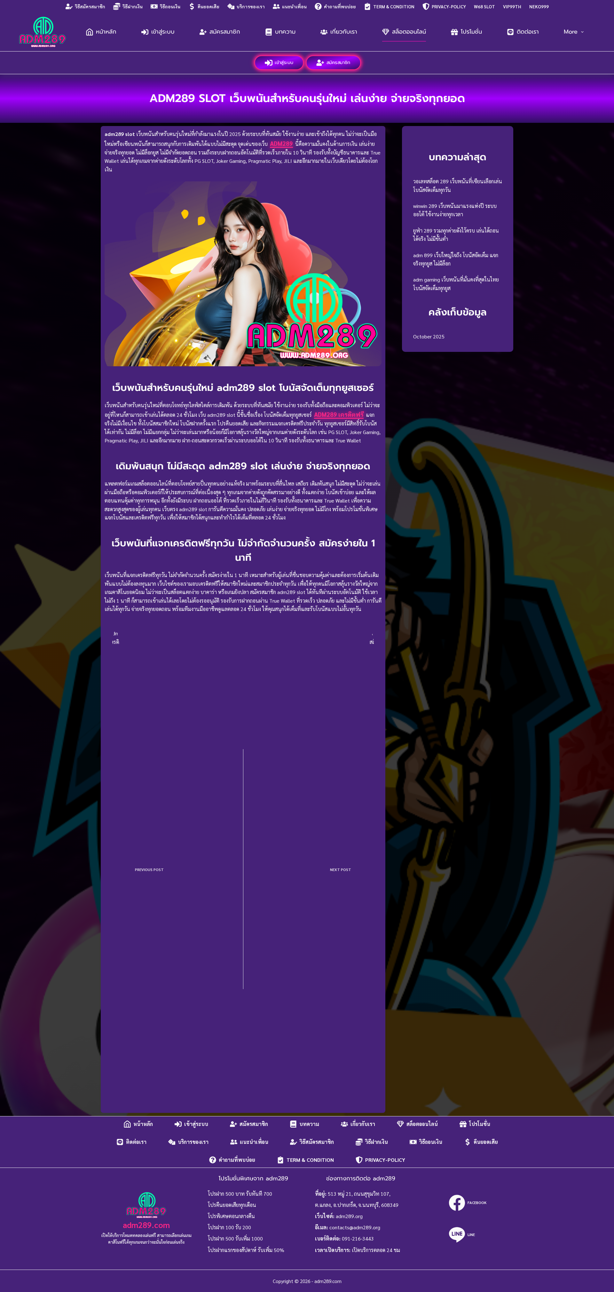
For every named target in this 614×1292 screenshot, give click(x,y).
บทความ (285, 31)
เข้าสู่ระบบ (163, 31)
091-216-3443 (358, 1238)
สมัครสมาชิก (224, 31)
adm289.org (349, 1216)
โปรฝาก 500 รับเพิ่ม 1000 (235, 1238)
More (571, 31)
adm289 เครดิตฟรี (339, 414)
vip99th (512, 6)
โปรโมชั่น (471, 31)
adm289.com (146, 1224)
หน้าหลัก (106, 31)
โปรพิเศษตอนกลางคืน (231, 1216)
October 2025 (429, 336)
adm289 (281, 143)
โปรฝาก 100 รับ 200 (229, 1227)
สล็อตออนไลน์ (409, 31)
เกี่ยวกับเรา (343, 31)
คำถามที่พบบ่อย (340, 6)
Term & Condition (393, 6)
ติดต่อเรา (528, 31)
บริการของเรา (251, 6)
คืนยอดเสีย (208, 6)
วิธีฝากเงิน (132, 6)
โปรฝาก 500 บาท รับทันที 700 (240, 1193)
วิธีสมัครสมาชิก (90, 6)
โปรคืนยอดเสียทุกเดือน (232, 1204)
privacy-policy (449, 6)
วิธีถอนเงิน (170, 6)
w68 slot (484, 6)
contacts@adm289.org (354, 1227)
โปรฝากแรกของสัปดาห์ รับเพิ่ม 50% (246, 1250)
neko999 (539, 6)
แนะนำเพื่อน (294, 6)
